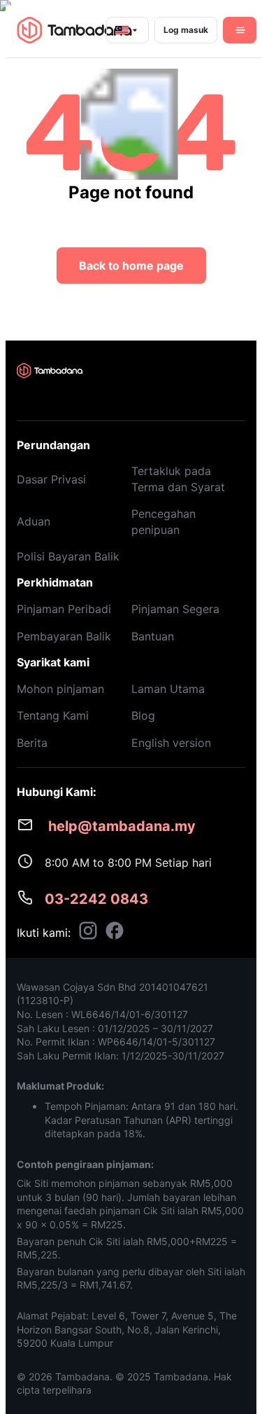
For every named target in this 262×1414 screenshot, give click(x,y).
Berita (32, 743)
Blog (143, 715)
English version (171, 743)
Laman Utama (168, 689)
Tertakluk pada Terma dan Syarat (178, 478)
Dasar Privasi (51, 479)
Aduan (33, 521)
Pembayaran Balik (64, 636)
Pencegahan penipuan (163, 521)
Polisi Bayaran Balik (68, 556)
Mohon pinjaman (60, 689)
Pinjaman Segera (175, 609)
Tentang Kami (53, 715)
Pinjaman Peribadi (64, 609)
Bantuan (152, 636)
